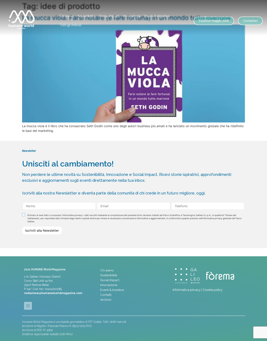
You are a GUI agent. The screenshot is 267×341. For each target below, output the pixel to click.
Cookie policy (212, 290)
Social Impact (109, 16)
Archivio (105, 299)
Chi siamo (67, 16)
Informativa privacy (187, 290)
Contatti (105, 295)
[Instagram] (28, 306)
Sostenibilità (86, 16)
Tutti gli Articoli (70, 25)
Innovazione (132, 16)
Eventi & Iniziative (157, 16)
